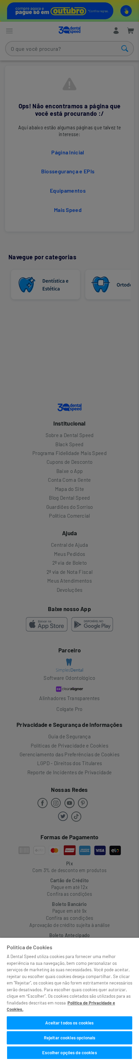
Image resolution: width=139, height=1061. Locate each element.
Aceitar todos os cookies (69, 1022)
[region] (69, 999)
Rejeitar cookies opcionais (69, 1037)
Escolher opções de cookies (69, 1052)
